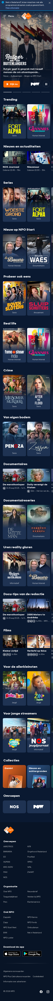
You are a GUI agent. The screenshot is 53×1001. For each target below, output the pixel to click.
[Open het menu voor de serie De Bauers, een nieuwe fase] (23, 237)
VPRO (29, 862)
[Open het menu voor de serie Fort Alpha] (23, 107)
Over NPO (7, 892)
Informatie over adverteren (14, 982)
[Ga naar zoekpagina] (40, 16)
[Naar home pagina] (26, 16)
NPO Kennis (32, 917)
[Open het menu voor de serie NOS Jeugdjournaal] (47, 721)
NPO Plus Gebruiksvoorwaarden (17, 977)
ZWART (30, 872)
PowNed (31, 857)
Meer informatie (12, 8)
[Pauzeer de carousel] (46, 84)
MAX (5, 872)
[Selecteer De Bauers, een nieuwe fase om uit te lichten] (17, 91)
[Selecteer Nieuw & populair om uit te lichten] (45, 91)
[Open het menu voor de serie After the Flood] (47, 377)
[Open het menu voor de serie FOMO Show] (23, 330)
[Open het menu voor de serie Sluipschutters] (47, 284)
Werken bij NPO (34, 897)
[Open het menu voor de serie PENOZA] (23, 424)
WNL (29, 867)
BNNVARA (7, 852)
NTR (29, 847)
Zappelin (7, 917)
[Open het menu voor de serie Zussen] (47, 424)
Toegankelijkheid (10, 897)
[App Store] (11, 953)
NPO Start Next (9, 928)
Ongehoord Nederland (37, 852)
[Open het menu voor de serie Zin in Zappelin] (47, 674)
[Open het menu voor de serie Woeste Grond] (23, 190)
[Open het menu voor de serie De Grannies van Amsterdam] (47, 107)
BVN (5, 933)
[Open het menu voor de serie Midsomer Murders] (23, 377)
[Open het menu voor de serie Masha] (23, 674)
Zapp (5, 922)
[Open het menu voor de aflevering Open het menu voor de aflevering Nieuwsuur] (47, 154)
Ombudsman (32, 928)
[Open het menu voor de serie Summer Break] (23, 721)
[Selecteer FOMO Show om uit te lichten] (26, 91)
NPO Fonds (32, 922)
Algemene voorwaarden (13, 971)
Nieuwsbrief (32, 892)
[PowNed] (38, 806)
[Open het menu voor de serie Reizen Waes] (47, 237)
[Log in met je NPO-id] (46, 16)
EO (4, 857)
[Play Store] (32, 953)
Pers (5, 902)
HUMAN (6, 862)
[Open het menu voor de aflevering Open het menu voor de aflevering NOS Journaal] (23, 154)
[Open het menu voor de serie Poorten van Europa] (47, 507)
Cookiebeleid (38, 977)
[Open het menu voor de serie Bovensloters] (23, 284)
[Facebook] (41, 992)
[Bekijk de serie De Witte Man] (14, 522)
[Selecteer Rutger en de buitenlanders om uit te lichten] (7, 91)
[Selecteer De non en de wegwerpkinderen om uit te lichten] (36, 91)
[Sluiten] (49, 3)
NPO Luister (8, 938)
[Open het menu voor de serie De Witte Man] (23, 507)
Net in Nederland (34, 933)
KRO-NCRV (8, 867)
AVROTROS (8, 847)
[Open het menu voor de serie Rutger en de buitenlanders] (23, 554)
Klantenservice (33, 902)
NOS (5, 877)
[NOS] (14, 806)
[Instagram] (48, 992)
